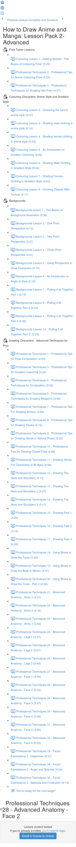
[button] (2, 3)
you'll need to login (53, 831)
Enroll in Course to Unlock (38, 836)
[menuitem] (2, 9)
